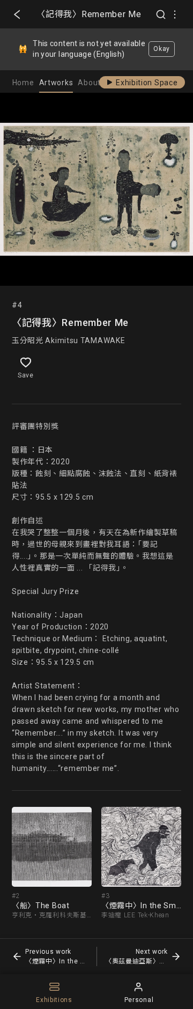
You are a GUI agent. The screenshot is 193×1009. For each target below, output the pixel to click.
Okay (161, 49)
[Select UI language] (174, 14)
